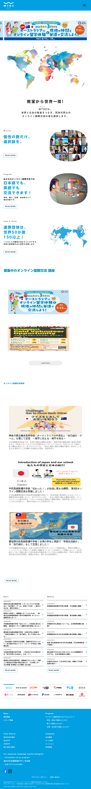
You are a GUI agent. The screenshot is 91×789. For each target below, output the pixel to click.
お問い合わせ (55, 777)
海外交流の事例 (9, 737)
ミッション (50, 744)
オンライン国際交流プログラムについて (60, 717)
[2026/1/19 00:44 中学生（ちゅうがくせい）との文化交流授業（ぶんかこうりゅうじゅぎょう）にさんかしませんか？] (38, 337)
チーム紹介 (49, 740)
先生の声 (7, 740)
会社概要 (49, 737)
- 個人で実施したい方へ (54, 724)
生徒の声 (7, 744)
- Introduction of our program (17, 757)
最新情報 (7, 717)
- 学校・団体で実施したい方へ (57, 720)
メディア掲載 (8, 720)
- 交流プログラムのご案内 (13, 764)
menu (84, 5)
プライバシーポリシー (39, 777)
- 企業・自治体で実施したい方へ (57, 727)
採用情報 (49, 747)
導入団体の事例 (9, 747)
